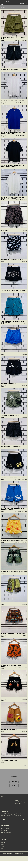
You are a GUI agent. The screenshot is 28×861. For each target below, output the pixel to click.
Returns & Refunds (5, 828)
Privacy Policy (4, 834)
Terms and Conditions (6, 832)
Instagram (3, 842)
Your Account (4, 830)
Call (2, 848)
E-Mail (2, 846)
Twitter (2, 844)
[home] (2, 4)
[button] (26, 4)
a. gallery (14, 781)
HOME (14, 785)
